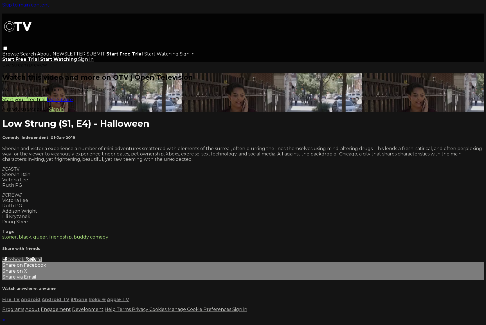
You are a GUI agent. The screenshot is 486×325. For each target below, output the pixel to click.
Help (111, 309)
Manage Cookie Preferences (200, 309)
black (25, 237)
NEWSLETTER (69, 54)
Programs (13, 309)
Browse (11, 54)
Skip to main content (25, 5)
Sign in (187, 54)
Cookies (158, 309)
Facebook (14, 259)
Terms (124, 309)
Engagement (56, 309)
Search (28, 54)
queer (40, 237)
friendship (60, 237)
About (44, 54)
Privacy (140, 309)
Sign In (86, 59)
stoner (9, 237)
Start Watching (162, 54)
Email (36, 259)
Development (88, 309)
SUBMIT (96, 54)
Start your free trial (24, 99)
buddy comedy (91, 237)
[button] (5, 48)
